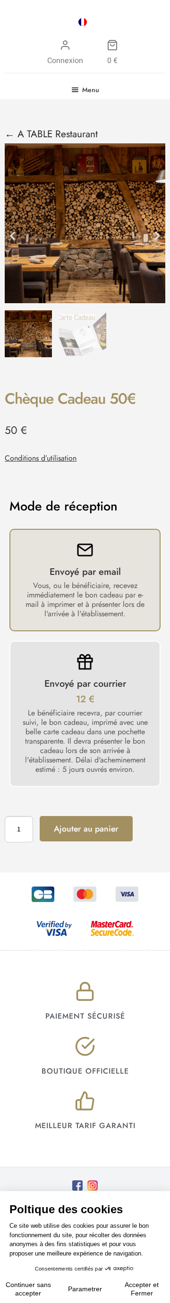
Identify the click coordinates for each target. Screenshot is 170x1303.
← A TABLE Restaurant (51, 134)
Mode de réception (63, 506)
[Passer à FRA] (83, 22)
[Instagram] (92, 1185)
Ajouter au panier (86, 829)
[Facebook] (77, 1185)
